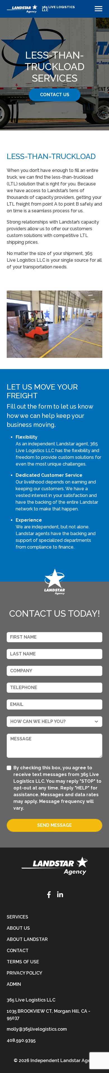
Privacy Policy (24, 973)
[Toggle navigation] (98, 8)
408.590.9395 (21, 1040)
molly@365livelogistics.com (37, 1029)
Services (17, 917)
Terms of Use (23, 961)
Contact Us (54, 94)
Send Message (54, 825)
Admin (14, 984)
